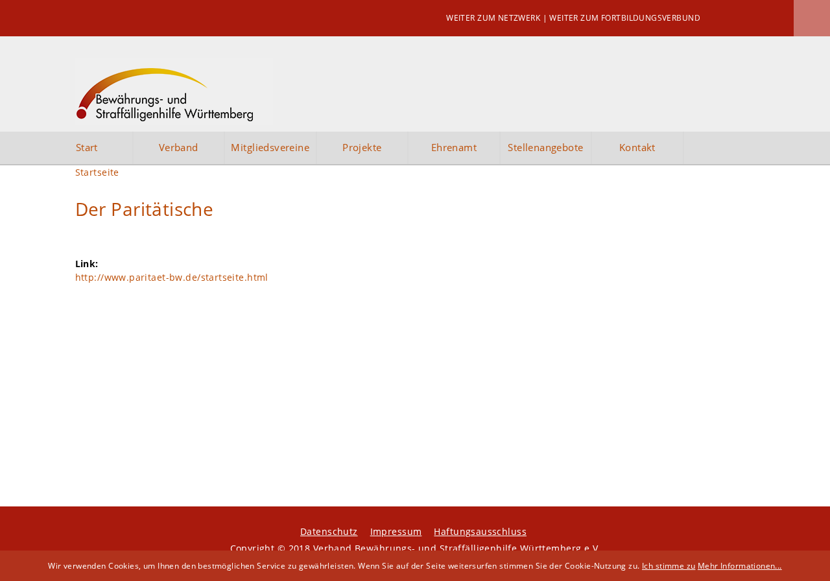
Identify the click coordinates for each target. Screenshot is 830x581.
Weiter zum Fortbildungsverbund (624, 17)
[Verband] (174, 91)
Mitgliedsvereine (270, 147)
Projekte (361, 147)
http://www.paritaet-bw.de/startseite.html (171, 277)
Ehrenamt (454, 147)
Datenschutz (329, 531)
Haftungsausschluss (480, 531)
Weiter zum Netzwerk (493, 17)
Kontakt (637, 147)
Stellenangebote (545, 147)
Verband (178, 147)
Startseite (97, 172)
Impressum (396, 531)
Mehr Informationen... (740, 565)
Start (87, 147)
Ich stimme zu (668, 565)
